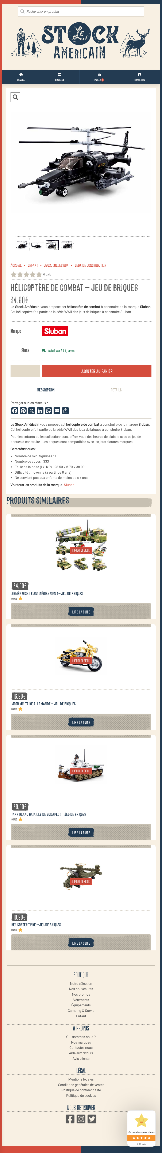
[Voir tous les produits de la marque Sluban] (55, 331)
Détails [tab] (116, 389)
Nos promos (81, 994)
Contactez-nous (81, 1048)
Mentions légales (81, 1079)
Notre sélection (81, 984)
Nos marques (81, 1042)
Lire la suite (81, 611)
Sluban (69, 485)
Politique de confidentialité (81, 1090)
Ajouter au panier (97, 371)
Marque (16, 331)
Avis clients (81, 1059)
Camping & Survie (81, 1011)
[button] (15, 97)
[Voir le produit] (81, 569)
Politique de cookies (81, 1096)
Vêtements (81, 1000)
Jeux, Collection (56, 265)
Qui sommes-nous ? (81, 1037)
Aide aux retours (81, 1053)
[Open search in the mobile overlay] (81, 11)
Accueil (16, 265)
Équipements (81, 1005)
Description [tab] (46, 389)
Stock (25, 350)
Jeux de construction (90, 265)
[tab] (46, 390)
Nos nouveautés (81, 989)
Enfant (33, 265)
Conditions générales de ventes (81, 1085)
